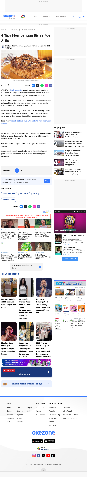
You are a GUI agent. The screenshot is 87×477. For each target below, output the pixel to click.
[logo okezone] (43, 433)
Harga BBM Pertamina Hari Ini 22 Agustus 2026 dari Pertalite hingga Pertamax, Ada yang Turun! (74, 153)
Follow (47, 181)
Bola (8, 422)
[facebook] (39, 455)
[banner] (26, 365)
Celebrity (10, 418)
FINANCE (14, 30)
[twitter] (43, 455)
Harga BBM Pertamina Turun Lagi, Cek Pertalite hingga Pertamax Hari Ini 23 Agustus (73, 135)
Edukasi (19, 422)
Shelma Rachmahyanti (14, 46)
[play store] (37, 441)
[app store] (49, 441)
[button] (73, 17)
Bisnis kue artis (16, 90)
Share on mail (46, 86)
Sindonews (40, 407)
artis (35, 194)
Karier (51, 422)
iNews (38, 411)
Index (29, 411)
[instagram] (34, 455)
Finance (9, 411)
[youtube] (48, 455)
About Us (52, 407)
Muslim (19, 418)
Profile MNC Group (70, 415)
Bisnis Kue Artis (9, 194)
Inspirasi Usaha (9, 199)
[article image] (59, 134)
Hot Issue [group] (46, 16)
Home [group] (34, 16)
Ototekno (21, 411)
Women (9, 415)
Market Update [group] (61, 16)
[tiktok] (53, 455)
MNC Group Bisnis (70, 418)
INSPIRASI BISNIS (28, 30)
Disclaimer (67, 407)
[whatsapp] (42, 86)
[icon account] (3, 46)
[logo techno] (9, 17)
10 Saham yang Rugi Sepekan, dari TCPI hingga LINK (73, 162)
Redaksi (52, 411)
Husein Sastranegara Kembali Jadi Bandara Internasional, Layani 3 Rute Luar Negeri (74, 144)
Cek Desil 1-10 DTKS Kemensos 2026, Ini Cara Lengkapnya (73, 172)
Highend (20, 415)
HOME (3, 30)
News (8, 407)
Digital (29, 407)
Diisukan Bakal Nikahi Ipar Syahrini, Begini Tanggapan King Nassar (8, 348)
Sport (19, 407)
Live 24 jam (24, 374)
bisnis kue (24, 194)
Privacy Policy (54, 415)
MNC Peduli (67, 411)
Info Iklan (52, 425)
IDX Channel (40, 415)
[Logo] (23, 16)
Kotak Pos (53, 418)
